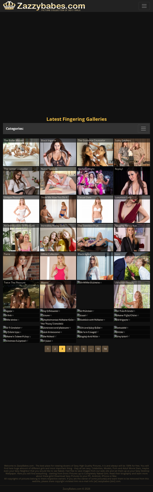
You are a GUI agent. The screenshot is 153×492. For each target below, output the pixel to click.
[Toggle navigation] (144, 6)
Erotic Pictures (70, 473)
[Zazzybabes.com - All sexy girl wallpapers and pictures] (44, 6)
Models (107, 468)
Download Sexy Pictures (66, 475)
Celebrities (97, 468)
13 (98, 348)
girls (43, 468)
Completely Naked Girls (96, 473)
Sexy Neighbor (22, 470)
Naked (61, 470)
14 (105, 348)
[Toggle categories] (143, 129)
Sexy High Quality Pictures (87, 465)
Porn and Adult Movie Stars (127, 468)
